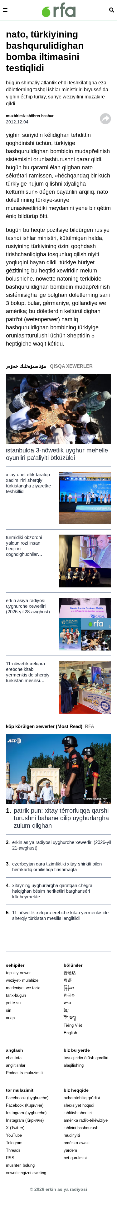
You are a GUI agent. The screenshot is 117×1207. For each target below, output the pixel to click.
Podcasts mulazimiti (24, 1072)
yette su (13, 1002)
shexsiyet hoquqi (79, 1105)
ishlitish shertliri (78, 1112)
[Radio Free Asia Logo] (59, 10)
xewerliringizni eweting (26, 1172)
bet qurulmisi (75, 1157)
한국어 (70, 995)
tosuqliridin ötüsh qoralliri (86, 1057)
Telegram (14, 1142)
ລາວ (67, 1002)
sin (8, 1010)
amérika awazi (77, 1142)
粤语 (68, 980)
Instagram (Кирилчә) (25, 1120)
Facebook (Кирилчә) (24, 1105)
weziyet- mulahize (22, 980)
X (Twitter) (15, 1127)
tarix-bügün (16, 995)
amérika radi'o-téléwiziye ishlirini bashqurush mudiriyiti (86, 1128)
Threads (13, 1150)
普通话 (70, 972)
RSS (10, 1157)
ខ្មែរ (66, 1010)
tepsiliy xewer (18, 972)
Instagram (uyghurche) (26, 1112)
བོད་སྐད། (70, 1017)
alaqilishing (74, 1065)
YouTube (14, 1135)
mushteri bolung (20, 1165)
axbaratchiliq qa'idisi (82, 1097)
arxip (10, 1017)
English (70, 1032)
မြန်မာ (69, 987)
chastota (14, 1057)
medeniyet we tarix (23, 987)
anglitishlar (15, 1065)
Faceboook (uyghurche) (27, 1097)
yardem (70, 1150)
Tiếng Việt (73, 1025)
